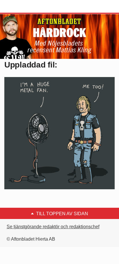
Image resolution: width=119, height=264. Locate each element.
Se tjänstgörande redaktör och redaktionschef (53, 226)
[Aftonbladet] (26, 6)
